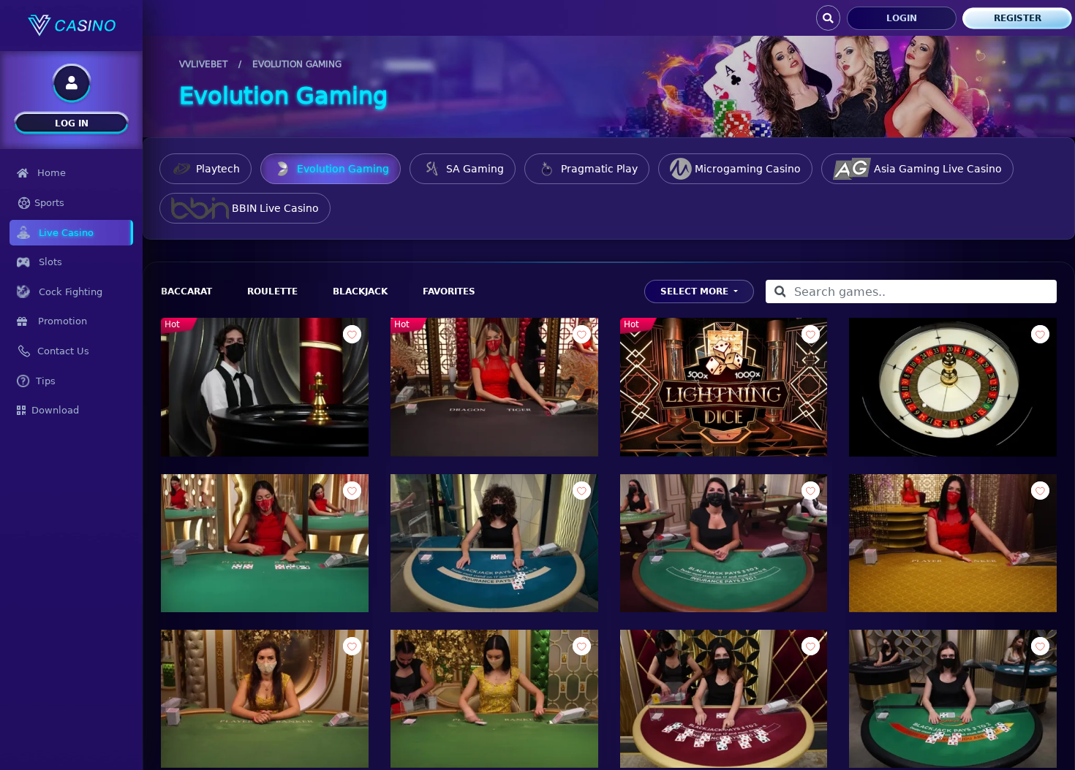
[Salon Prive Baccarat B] (494, 699)
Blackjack (360, 291)
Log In (71, 123)
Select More (695, 291)
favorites (449, 291)
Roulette (272, 291)
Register (1017, 18)
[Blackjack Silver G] (494, 543)
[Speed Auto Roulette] (953, 387)
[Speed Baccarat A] (953, 543)
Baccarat (186, 291)
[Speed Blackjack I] (953, 699)
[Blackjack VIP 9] (724, 699)
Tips (46, 381)
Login (901, 18)
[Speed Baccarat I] (265, 543)
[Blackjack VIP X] (724, 543)
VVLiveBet (203, 64)
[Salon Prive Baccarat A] (265, 699)
